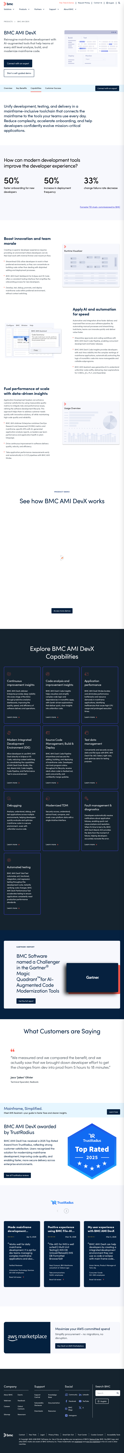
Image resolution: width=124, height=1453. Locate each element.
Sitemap (7, 1414)
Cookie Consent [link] (97, 1435)
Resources (52, 1411)
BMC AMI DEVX (23, 21)
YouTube (86, 1401)
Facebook (72, 1401)
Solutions (7, 9)
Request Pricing (84, 3)
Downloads (38, 1411)
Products (23, 9)
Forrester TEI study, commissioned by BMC (100, 207)
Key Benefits (21, 88)
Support (52, 9)
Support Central (37, 1396)
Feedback (21, 1400)
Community (73, 1394)
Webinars (7, 1400)
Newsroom (22, 1414)
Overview (8, 88)
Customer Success (53, 88)
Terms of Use (94, 1439)
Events (20, 1395)
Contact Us (98, 3)
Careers (7, 1406)
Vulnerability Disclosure (38, 1404)
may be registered (93, 1441)
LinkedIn (86, 1394)
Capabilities (36, 88)
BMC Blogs (70, 1408)
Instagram (73, 1415)
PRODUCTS (8, 21)
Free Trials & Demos (66, 3)
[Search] (119, 3)
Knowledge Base (52, 1396)
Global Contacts (21, 1407)
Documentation (54, 1403)
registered (78, 1441)
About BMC (69, 9)
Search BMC (102, 1386)
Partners (38, 9)
